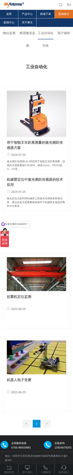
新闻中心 (9, 22)
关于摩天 (27, 22)
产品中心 (27, 13)
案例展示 (63, 13)
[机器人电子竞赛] (36, 357)
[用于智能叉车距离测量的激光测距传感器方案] (36, 114)
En (69, 4)
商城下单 (45, 13)
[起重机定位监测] (36, 274)
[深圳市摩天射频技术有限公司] (12, 4)
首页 (9, 13)
